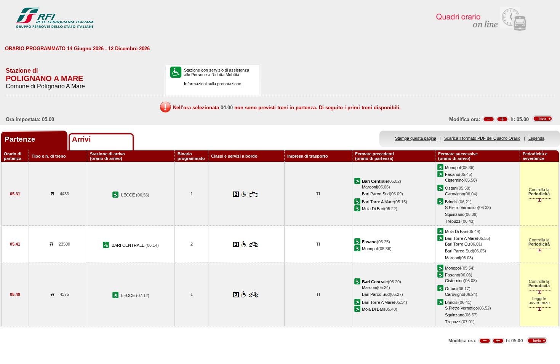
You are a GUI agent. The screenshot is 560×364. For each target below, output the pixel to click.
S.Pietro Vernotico (461, 207)
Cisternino (454, 180)
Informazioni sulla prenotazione (212, 83)
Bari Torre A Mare (378, 202)
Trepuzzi (453, 221)
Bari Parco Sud (376, 194)
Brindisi (451, 202)
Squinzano (454, 214)
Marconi (369, 187)
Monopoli (453, 167)
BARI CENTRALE (129, 245)
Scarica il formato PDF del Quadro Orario (482, 138)
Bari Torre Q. (457, 244)
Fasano (452, 174)
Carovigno (454, 194)
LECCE (128, 195)
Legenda (536, 138)
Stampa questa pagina (415, 138)
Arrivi (81, 139)
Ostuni (451, 188)
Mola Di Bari (373, 208)
